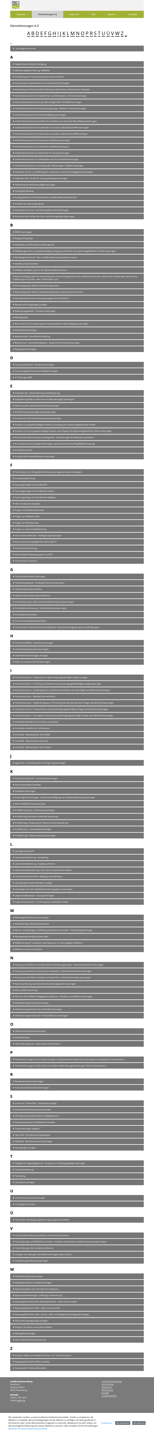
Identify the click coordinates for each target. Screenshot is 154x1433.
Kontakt (105, 1393)
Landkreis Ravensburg (112, 1381)
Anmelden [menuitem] (132, 14)
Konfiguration (106, 1423)
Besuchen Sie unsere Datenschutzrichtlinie (27, 1428)
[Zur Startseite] (15, 5)
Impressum (107, 1387)
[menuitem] (21, 14)
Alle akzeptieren (122, 1423)
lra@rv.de (21, 1400)
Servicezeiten (108, 1384)
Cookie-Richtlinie (109, 1396)
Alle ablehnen (138, 1423)
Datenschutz (107, 1390)
